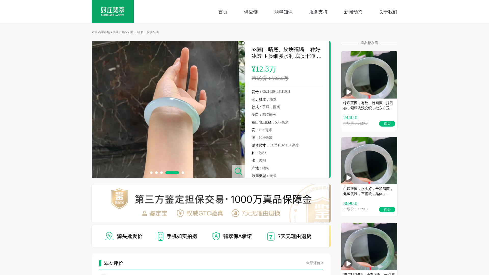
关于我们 (388, 11)
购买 (387, 124)
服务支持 (318, 11)
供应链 (251, 11)
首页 (222, 11)
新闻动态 (353, 11)
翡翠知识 (283, 11)
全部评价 (313, 263)
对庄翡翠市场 (101, 32)
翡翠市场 (119, 32)
